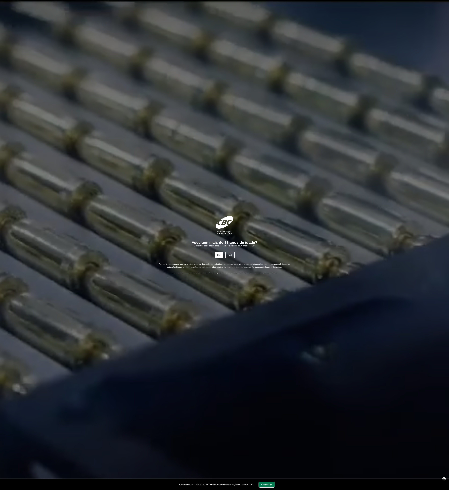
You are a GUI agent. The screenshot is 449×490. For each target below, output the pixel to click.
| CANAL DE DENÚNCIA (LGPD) (208, 273)
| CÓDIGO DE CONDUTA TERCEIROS (241, 273)
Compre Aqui (266, 484)
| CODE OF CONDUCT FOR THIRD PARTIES (264, 273)
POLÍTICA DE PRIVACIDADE (181, 273)
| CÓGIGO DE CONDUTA (224, 273)
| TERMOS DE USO (194, 273)
